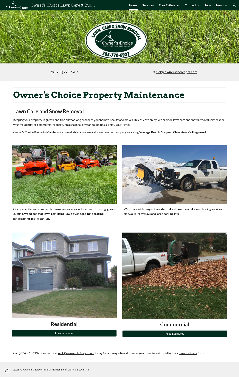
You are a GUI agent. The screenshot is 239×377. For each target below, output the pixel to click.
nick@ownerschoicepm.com (76, 353)
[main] (64, 72)
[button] (234, 5)
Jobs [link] (208, 5)
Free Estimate (188, 353)
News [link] (220, 5)
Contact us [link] (192, 5)
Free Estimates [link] (169, 5)
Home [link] (133, 5)
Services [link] (148, 5)
